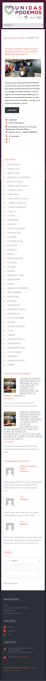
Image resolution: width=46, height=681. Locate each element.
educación (12, 245)
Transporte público (16, 347)
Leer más (12, 110)
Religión (11, 322)
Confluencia (13, 194)
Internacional (13, 279)
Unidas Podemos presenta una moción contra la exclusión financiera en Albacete (22, 52)
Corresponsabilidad (16, 207)
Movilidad (12, 301)
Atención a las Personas (27, 127)
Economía (12, 237)
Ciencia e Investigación (17, 186)
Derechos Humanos (16, 228)
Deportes (11, 224)
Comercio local (14, 190)
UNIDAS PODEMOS (29, 132)
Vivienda (11, 365)
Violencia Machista (16, 360)
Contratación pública (17, 198)
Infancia (11, 271)
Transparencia (14, 343)
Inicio (6, 605)
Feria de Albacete (15, 258)
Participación (13, 305)
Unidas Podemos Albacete (16, 667)
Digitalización (10, 129)
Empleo (10, 254)
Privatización (13, 313)
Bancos (18, 132)
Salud (10, 330)
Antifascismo (13, 173)
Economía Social (15, 241)
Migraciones (13, 296)
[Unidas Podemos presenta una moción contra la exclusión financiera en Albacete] (23, 68)
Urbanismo (12, 356)
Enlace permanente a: (17, 123)
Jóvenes (11, 284)
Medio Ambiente (14, 292)
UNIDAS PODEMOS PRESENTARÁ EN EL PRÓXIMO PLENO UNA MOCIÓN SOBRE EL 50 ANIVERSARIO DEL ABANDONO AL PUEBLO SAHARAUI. (22, 387)
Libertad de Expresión (17, 288)
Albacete (12, 132)
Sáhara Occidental (16, 326)
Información (9, 611)
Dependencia (13, 220)
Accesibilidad (13, 127)
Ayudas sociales (15, 181)
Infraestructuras (15, 275)
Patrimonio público (22, 129)
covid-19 (11, 211)
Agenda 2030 (13, 169)
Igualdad (11, 267)
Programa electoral (12, 613)
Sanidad (11, 335)
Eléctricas (12, 249)
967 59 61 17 (24, 657)
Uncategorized (14, 352)
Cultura (11, 215)
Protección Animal (16, 318)
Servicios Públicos (16, 339)
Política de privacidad (12, 670)
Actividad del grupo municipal (16, 608)
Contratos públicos (16, 203)
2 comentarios (14, 136)
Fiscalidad (12, 262)
